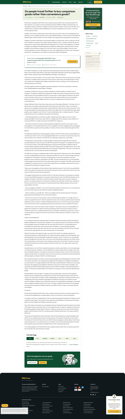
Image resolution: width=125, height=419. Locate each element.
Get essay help (44, 218)
